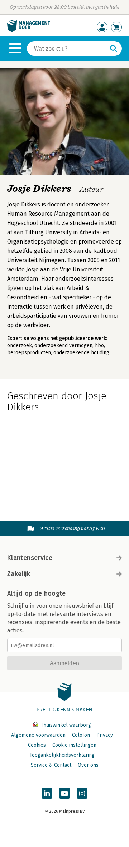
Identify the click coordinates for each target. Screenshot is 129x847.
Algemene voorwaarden (38, 735)
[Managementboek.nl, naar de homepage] (28, 30)
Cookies (37, 745)
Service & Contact (51, 765)
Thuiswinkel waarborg (65, 725)
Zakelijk (18, 574)
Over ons (88, 765)
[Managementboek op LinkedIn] (47, 793)
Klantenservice (29, 558)
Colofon (81, 735)
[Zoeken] (114, 48)
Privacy (104, 735)
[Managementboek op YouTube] (64, 793)
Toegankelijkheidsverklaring (62, 755)
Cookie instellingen (74, 745)
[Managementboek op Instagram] (82, 793)
